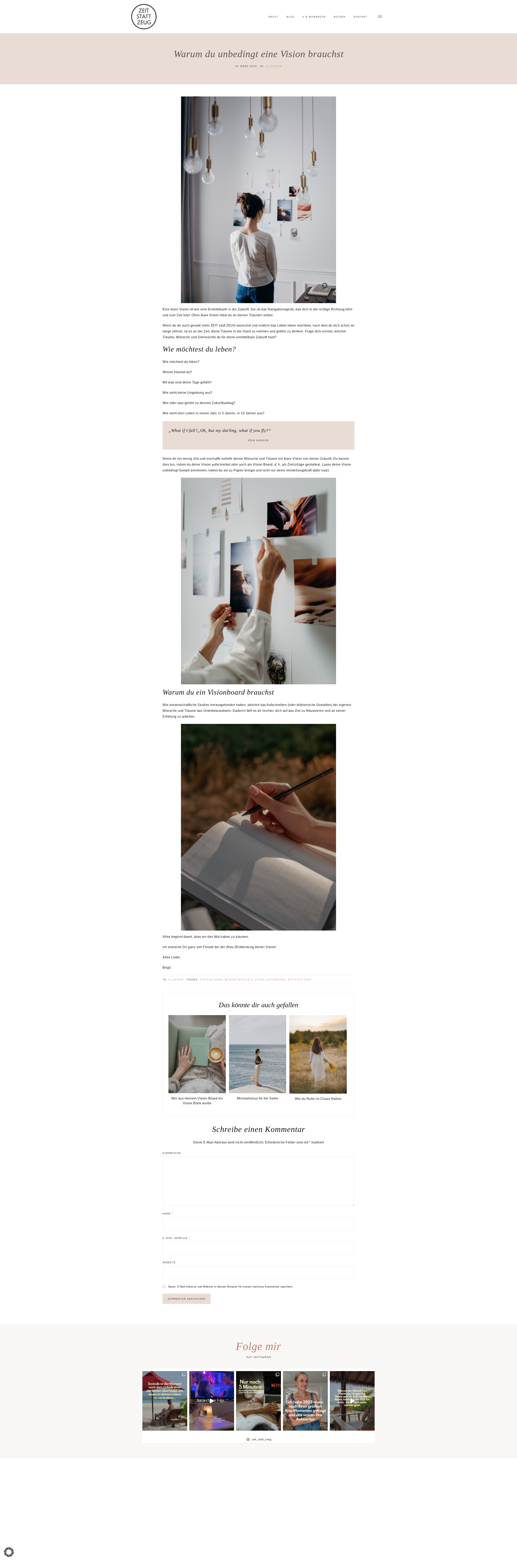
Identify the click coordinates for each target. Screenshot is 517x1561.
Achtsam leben (211, 979)
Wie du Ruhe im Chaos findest (318, 1098)
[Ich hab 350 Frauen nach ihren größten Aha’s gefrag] (305, 1401)
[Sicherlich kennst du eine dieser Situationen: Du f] (352, 1401)
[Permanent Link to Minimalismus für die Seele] (257, 1092)
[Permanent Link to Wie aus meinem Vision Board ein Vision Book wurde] (197, 1092)
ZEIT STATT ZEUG (299, 979)
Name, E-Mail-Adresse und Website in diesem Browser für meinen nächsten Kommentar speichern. (231, 1286)
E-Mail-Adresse (176, 1238)
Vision (259, 979)
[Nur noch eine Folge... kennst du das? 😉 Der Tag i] (211, 1401)
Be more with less (239, 979)
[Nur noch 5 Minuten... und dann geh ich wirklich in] (258, 1401)
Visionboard (276, 979)
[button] (9, 1552)
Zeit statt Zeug (144, 16)
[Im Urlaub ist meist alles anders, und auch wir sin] (164, 1401)
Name (168, 1213)
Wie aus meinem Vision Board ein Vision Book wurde (197, 1101)
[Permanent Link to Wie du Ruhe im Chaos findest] (318, 1092)
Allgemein (274, 66)
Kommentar (172, 1153)
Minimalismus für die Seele (257, 1098)
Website (169, 1262)
